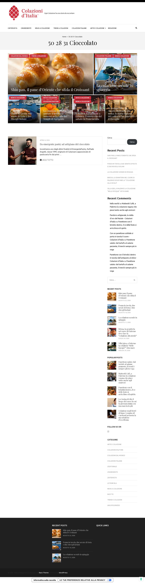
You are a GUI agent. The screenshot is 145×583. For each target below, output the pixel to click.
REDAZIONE (112, 28)
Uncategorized (113, 505)
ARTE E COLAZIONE (97, 28)
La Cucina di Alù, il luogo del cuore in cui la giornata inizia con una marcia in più (127, 402)
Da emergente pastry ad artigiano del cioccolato (65, 144)
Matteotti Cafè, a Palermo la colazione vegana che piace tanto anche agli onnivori (123, 206)
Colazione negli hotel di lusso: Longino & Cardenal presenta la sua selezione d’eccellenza (127, 415)
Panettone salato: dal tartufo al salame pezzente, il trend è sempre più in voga (127, 365)
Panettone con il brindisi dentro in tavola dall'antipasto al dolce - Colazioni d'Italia (123, 258)
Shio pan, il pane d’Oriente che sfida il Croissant (50, 89)
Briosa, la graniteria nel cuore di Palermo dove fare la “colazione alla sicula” (121, 180)
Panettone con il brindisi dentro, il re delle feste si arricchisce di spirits (123, 225)
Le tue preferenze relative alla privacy (82, 580)
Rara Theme (44, 573)
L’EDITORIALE (112, 466)
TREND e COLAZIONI (60, 28)
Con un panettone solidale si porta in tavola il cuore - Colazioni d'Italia (121, 236)
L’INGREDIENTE (26, 28)
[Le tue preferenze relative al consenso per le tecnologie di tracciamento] (141, 579)
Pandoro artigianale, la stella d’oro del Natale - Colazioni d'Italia (121, 218)
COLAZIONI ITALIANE (79, 28)
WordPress (63, 573)
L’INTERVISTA (12, 28)
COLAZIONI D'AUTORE (51, 101)
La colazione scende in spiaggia (115, 87)
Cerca (109, 138)
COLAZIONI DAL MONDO (19, 56)
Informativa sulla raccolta (45, 580)
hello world (114, 203)
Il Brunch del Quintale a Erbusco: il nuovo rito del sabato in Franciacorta (89, 116)
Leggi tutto (47, 160)
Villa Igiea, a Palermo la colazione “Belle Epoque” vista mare (127, 345)
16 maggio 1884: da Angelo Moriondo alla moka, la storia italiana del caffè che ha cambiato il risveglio (121, 113)
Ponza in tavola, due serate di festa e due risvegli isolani (21, 116)
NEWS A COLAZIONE (42, 28)
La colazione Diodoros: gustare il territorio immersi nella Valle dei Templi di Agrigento (55, 114)
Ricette (110, 494)
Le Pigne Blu (112, 483)
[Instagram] (108, 431)
